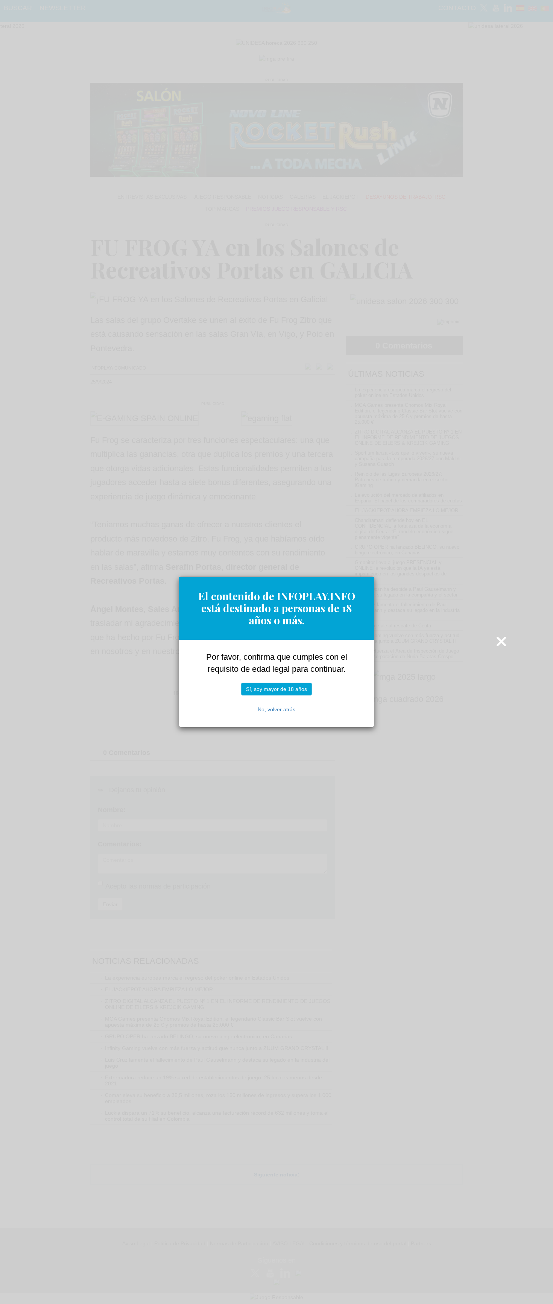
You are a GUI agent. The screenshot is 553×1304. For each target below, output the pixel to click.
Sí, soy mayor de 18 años (276, 689)
